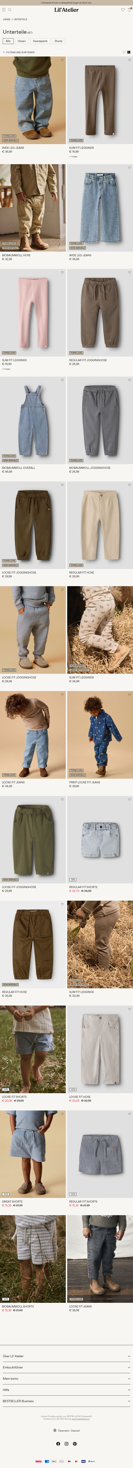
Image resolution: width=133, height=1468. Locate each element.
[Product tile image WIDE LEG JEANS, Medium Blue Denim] (33, 100)
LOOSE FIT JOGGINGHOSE (19, 572)
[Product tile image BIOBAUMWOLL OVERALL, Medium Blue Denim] (33, 420)
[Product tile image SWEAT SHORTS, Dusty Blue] (33, 1154)
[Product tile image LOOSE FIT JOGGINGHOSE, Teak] (33, 525)
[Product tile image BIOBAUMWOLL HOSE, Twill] (33, 208)
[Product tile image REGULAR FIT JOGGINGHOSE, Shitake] (100, 313)
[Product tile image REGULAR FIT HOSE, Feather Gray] (100, 525)
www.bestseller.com (81, 1419)
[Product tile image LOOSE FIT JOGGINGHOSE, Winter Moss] (33, 840)
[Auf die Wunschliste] (62, 60)
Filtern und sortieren (20, 52)
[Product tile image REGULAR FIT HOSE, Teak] (33, 944)
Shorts (58, 41)
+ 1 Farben (73, 157)
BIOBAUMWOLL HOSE (16, 255)
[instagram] (66, 1444)
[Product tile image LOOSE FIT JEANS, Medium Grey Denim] (100, 1259)
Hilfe (6, 1390)
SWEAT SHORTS (12, 1201)
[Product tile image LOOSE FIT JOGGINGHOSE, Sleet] (33, 630)
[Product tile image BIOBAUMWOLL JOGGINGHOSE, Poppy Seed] (100, 420)
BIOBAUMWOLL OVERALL (18, 468)
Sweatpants (40, 41)
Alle (8, 41)
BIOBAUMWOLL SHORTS (18, 1306)
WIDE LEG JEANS (13, 147)
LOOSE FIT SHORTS (14, 1097)
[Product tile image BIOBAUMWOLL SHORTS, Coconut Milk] (33, 1259)
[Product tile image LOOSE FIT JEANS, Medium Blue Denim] (33, 735)
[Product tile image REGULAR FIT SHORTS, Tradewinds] (100, 1154)
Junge (6, 19)
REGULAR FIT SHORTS (83, 887)
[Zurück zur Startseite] (66, 10)
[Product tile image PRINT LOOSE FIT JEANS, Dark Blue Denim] (100, 735)
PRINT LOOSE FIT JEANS (84, 782)
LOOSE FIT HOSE (80, 1097)
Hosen (22, 41)
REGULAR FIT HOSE (81, 572)
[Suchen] (10, 10)
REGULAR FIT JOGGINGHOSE (88, 360)
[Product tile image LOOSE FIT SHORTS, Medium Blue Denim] (33, 1049)
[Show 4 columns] (124, 52)
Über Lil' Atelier (13, 1356)
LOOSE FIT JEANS (13, 782)
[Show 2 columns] (128, 52)
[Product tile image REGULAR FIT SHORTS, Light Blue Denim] (100, 840)
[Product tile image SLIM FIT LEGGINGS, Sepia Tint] (100, 944)
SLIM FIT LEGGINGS (81, 147)
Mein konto (10, 1378)
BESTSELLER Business (18, 1401)
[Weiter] (3, 103)
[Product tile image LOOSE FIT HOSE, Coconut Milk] (100, 1049)
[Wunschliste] (123, 10)
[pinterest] (75, 1444)
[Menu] (4, 10)
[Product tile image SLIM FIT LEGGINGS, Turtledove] (100, 630)
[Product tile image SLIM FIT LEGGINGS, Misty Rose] (33, 313)
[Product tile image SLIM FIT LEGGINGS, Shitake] (100, 100)
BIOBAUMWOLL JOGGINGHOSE (89, 468)
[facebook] (58, 1444)
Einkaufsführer (13, 1367)
